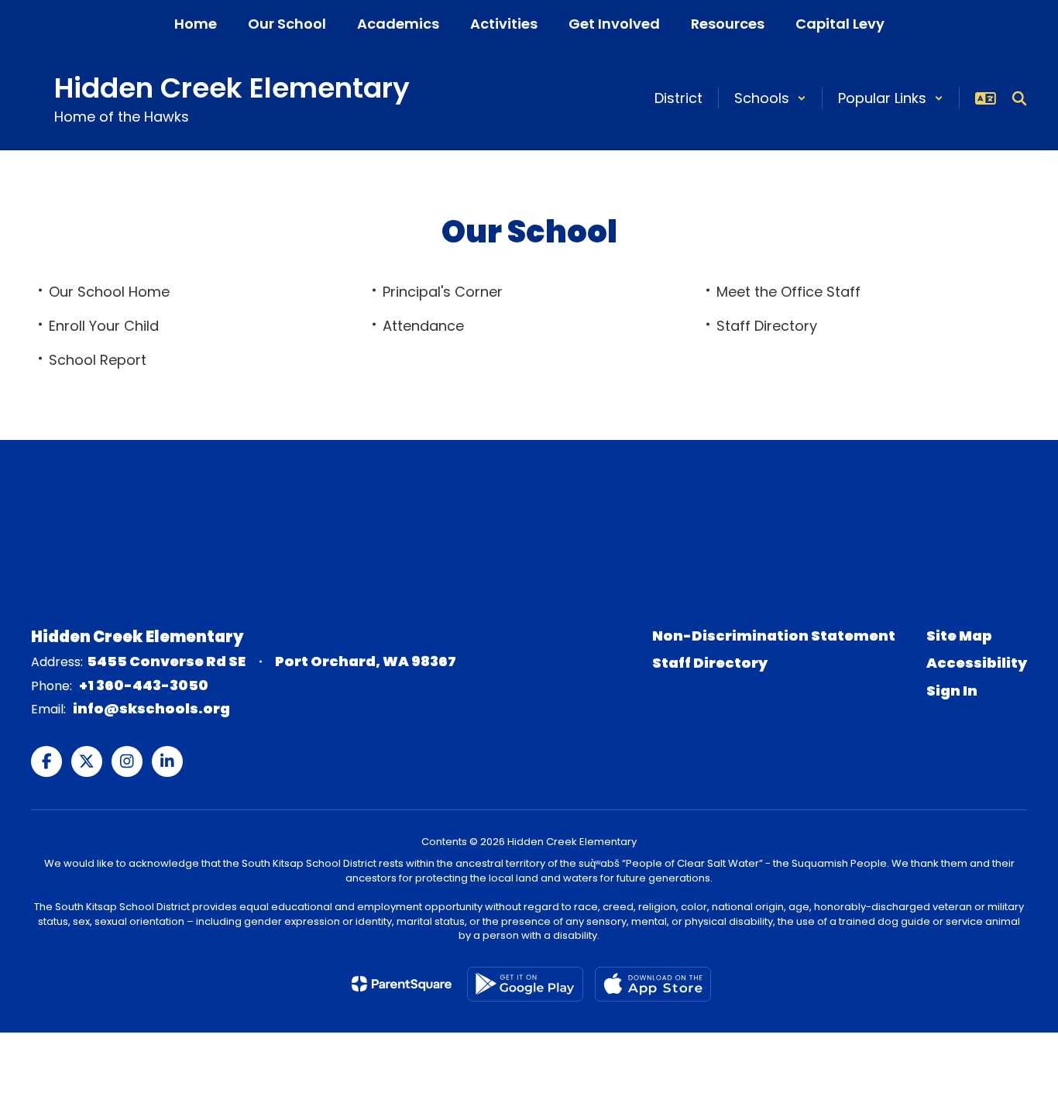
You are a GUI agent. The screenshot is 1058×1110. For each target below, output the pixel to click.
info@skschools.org (151, 708)
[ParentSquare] (401, 983)
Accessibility (976, 662)
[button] (770, 98)
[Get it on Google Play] (525, 984)
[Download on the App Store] (653, 984)
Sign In (951, 690)
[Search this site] (1019, 98)
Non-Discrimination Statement (773, 635)
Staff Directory (710, 662)
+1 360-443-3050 (143, 685)
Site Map (959, 635)
